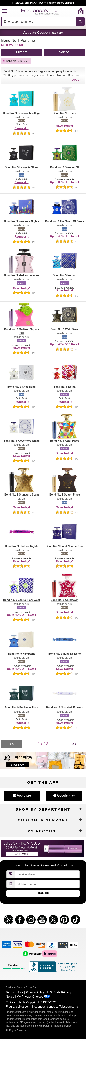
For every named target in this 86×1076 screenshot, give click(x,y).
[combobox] (43, 21)
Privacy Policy (35, 992)
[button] (4, 11)
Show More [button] (77, 80)
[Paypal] (52, 945)
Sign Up (43, 893)
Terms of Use (14, 992)
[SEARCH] (80, 21)
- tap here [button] (43, 32)
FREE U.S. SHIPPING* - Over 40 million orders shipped (43, 2)
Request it (22, 128)
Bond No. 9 (17, 60)
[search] (74, 11)
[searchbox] (38, 21)
